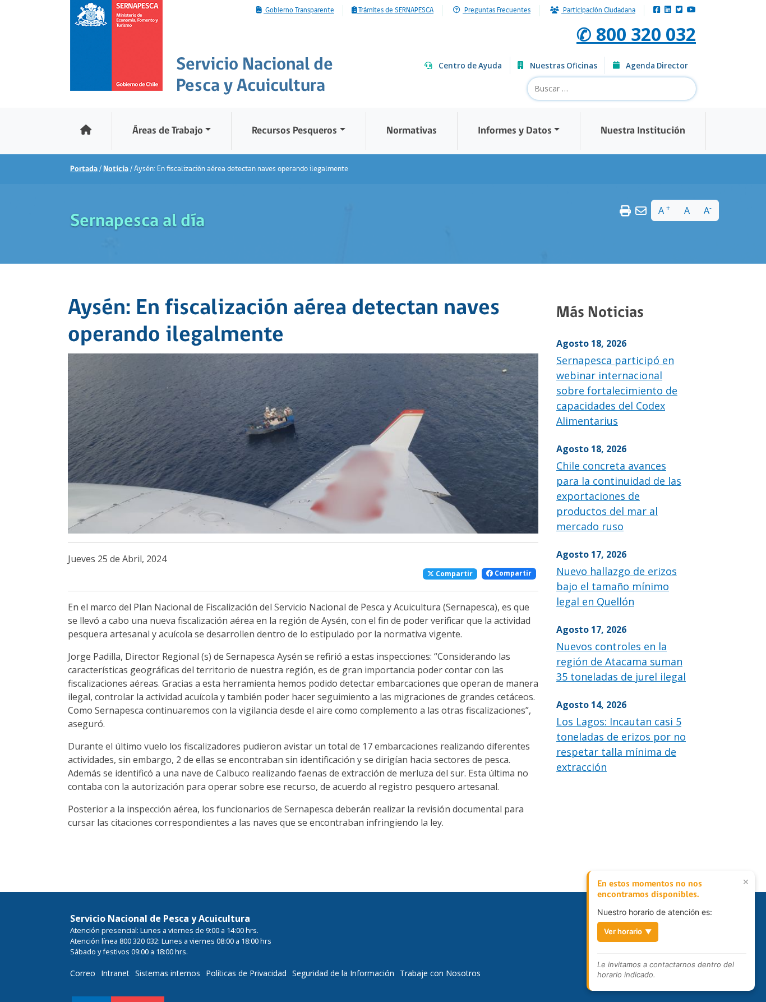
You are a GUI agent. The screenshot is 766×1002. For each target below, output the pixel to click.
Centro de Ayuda (470, 66)
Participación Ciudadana (598, 10)
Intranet (115, 973)
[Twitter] (679, 10)
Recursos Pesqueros (294, 131)
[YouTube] (691, 10)
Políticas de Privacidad (246, 973)
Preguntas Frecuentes (496, 10)
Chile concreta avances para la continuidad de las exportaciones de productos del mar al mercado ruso (618, 496)
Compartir (453, 573)
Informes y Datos (515, 131)
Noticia (115, 169)
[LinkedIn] (668, 10)
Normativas (411, 131)
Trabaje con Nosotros (440, 973)
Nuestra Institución (643, 131)
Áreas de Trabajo (167, 131)
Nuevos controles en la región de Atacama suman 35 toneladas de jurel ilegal (621, 661)
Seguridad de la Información (343, 973)
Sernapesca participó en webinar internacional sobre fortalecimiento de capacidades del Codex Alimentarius (616, 390)
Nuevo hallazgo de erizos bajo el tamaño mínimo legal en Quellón (616, 586)
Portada (84, 169)
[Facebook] (656, 10)
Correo (82, 973)
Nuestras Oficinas (563, 66)
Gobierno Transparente (299, 10)
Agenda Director (657, 66)
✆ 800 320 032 (636, 34)
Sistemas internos (167, 973)
